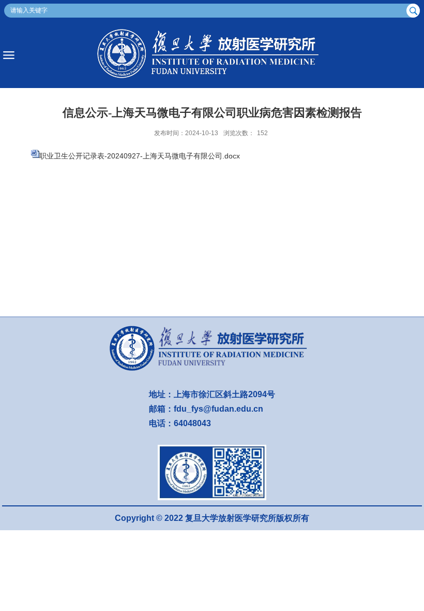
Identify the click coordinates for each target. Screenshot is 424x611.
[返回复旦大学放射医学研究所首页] (212, 55)
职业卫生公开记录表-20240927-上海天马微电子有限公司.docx (139, 156)
